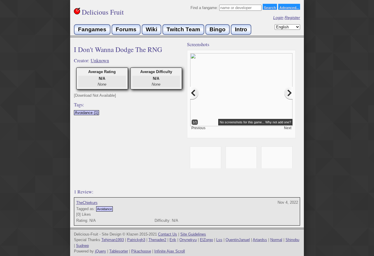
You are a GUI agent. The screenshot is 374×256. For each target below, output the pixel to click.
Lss (219, 240)
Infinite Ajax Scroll (169, 251)
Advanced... (289, 7)
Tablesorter (118, 251)
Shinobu (292, 240)
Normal (276, 240)
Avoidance (104, 209)
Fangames (92, 29)
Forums (126, 29)
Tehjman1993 (112, 240)
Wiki (151, 29)
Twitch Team (183, 29)
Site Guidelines (193, 234)
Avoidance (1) (86, 112)
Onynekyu (188, 240)
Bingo (217, 29)
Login (278, 17)
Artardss (260, 240)
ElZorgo (206, 240)
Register (292, 17)
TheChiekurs (87, 202)
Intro (241, 29)
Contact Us (167, 234)
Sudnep (82, 245)
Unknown (100, 60)
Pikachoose (141, 251)
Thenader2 (157, 240)
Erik (172, 240)
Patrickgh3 (136, 240)
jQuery (100, 251)
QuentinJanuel (238, 240)
